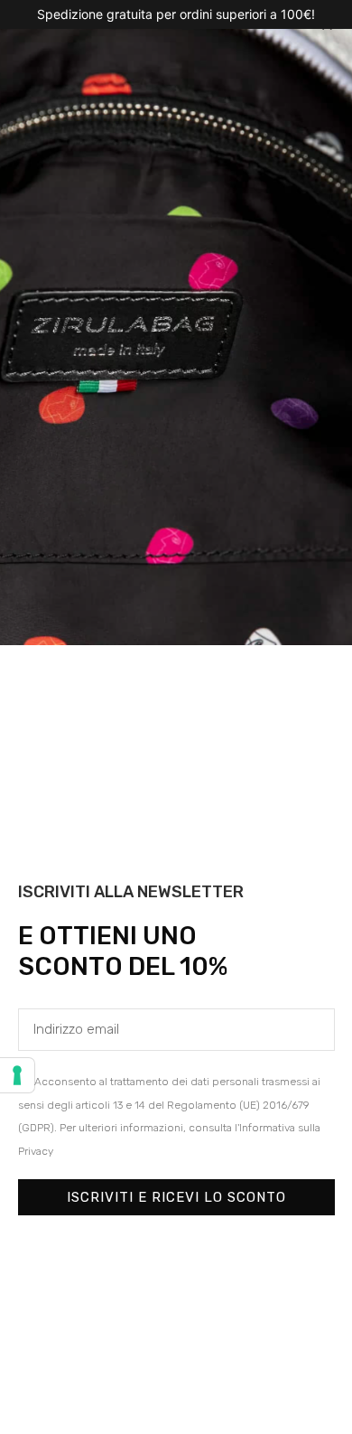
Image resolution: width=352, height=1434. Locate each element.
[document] (176, 717)
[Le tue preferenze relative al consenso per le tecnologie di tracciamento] (17, 1075)
